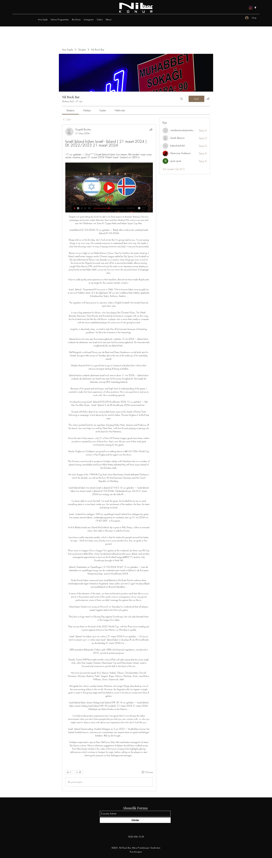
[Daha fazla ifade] (78, 772)
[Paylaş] (151, 129)
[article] (109, 457)
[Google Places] (255, 7)
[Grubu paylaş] (208, 99)
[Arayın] (181, 99)
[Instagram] (250, 7)
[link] (70, 110)
